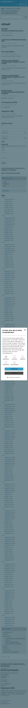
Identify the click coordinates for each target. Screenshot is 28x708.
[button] (14, 377)
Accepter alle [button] (14, 369)
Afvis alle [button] (14, 373)
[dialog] (14, 354)
